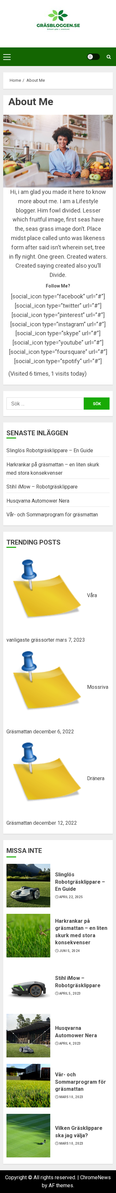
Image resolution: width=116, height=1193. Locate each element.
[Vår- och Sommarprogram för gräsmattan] (28, 1085)
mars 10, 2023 (71, 1097)
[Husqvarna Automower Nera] (28, 1035)
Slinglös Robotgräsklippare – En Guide (49, 450)
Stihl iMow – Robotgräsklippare (42, 487)
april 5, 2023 (70, 993)
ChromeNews (95, 1177)
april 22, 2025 (71, 897)
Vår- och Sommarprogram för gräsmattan (52, 515)
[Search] (109, 57)
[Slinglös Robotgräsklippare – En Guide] (28, 885)
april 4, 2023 (70, 1043)
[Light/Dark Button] (93, 57)
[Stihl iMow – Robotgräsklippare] (28, 985)
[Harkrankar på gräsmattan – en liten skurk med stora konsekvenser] (28, 935)
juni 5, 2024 (69, 951)
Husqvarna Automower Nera (37, 501)
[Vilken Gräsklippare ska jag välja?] (28, 1135)
